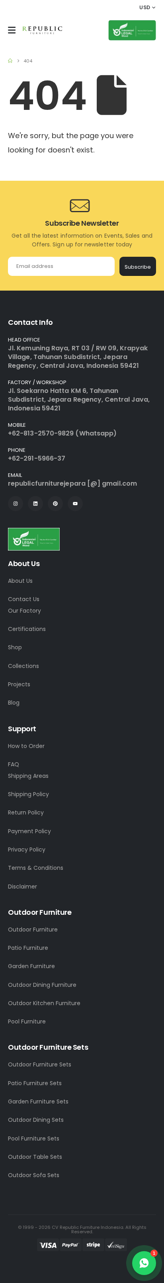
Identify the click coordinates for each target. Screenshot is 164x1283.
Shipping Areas (28, 776)
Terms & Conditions (35, 868)
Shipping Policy (28, 794)
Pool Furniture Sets (33, 1138)
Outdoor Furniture (33, 929)
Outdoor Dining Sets (36, 1120)
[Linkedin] (35, 503)
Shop (15, 647)
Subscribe (138, 267)
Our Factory (24, 611)
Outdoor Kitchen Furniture (44, 1003)
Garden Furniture (31, 966)
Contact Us (23, 599)
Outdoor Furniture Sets (39, 1064)
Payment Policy (29, 831)
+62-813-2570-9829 (41, 433)
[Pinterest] (55, 503)
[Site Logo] (42, 30)
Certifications (27, 629)
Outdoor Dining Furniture (42, 985)
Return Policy (26, 812)
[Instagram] (15, 503)
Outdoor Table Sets (35, 1157)
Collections (23, 666)
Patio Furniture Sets (35, 1083)
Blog (14, 703)
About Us (20, 581)
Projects (19, 684)
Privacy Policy (26, 849)
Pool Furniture (27, 1021)
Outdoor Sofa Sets (33, 1175)
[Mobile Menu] (12, 30)
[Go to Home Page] (10, 61)
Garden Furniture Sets (38, 1101)
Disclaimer (22, 886)
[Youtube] (75, 503)
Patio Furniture (28, 948)
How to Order (26, 746)
